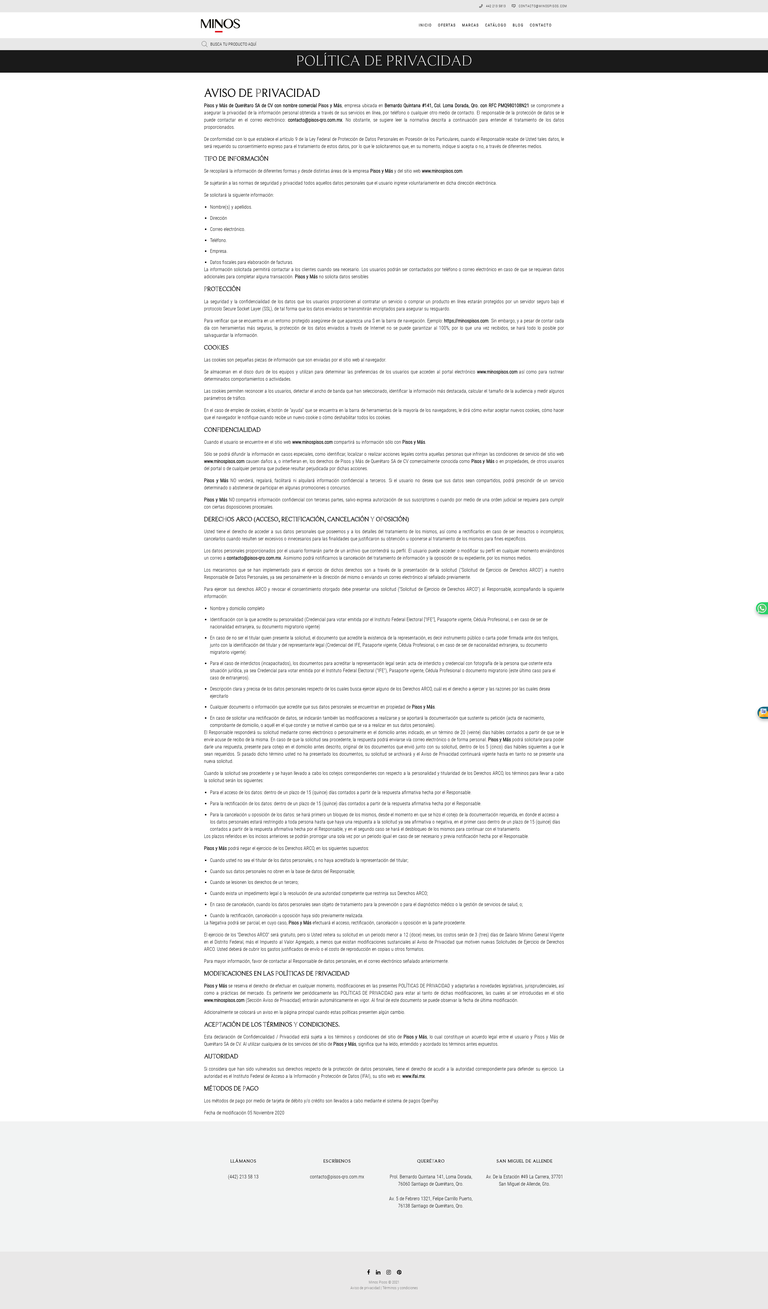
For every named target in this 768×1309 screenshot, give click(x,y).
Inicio (425, 25)
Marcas (470, 25)
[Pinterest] (399, 1273)
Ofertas (447, 25)
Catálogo (496, 25)
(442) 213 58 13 (243, 1177)
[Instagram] (388, 1273)
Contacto (541, 25)
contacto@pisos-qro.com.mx (337, 1177)
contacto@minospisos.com (543, 6)
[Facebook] (368, 1273)
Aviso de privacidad (365, 1288)
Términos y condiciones (400, 1288)
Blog (518, 25)
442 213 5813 (496, 6)
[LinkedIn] (378, 1273)
